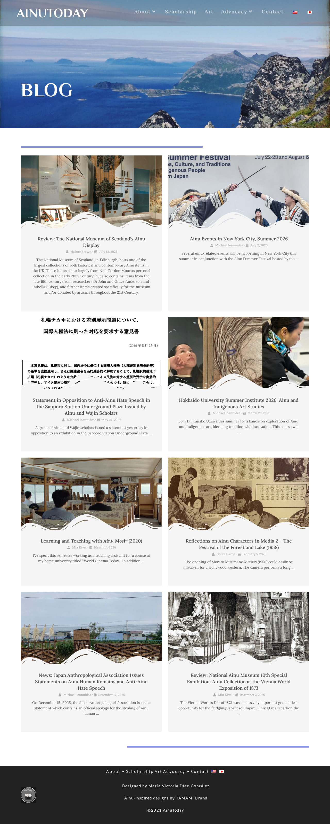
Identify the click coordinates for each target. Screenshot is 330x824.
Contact (200, 771)
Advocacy (175, 771)
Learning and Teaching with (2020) (91, 541)
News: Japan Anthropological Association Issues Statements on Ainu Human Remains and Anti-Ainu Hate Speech (91, 681)
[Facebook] (288, 794)
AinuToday (52, 13)
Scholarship (140, 771)
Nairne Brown (81, 251)
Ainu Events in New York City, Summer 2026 (239, 239)
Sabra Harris (226, 554)
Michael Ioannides (229, 245)
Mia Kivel (79, 547)
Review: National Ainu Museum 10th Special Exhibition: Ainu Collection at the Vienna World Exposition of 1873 (239, 681)
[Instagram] (302, 794)
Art (158, 771)
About (114, 771)
